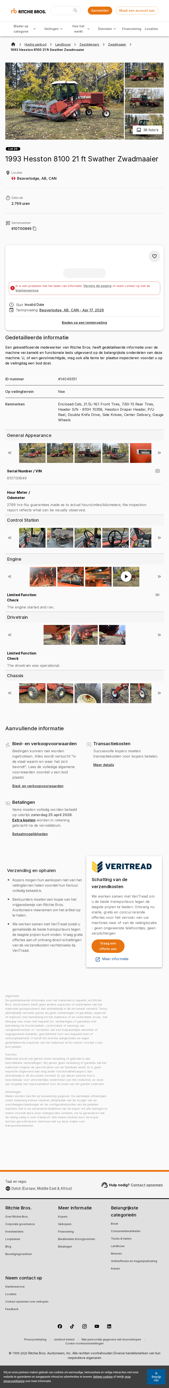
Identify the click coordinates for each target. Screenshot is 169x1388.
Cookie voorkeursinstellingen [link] (84, 1344)
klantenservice (27, 290)
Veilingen (51, 29)
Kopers (63, 1217)
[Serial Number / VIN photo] (157, 471)
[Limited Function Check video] (157, 594)
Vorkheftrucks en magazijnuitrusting (134, 1261)
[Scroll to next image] (159, 453)
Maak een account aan (137, 10)
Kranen (115, 1269)
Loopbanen (12, 1239)
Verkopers (65, 1224)
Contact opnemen (147, 1185)
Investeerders (14, 1232)
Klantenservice (15, 1287)
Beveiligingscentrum (18, 1254)
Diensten (105, 29)
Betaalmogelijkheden (30, 834)
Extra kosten (23, 820)
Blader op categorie (21, 28)
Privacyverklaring (35, 1340)
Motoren (116, 1254)
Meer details (103, 765)
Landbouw (118, 1246)
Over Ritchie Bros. (16, 1217)
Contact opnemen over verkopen (26, 1302)
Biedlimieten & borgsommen (76, 1239)
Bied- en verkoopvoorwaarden (37, 786)
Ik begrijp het (156, 1376)
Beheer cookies (103, 1376)
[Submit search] (75, 10)
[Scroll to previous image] (9, 453)
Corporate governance (20, 1224)
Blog (8, 1247)
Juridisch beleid (64, 1340)
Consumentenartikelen (125, 1231)
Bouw (114, 1224)
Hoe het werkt (78, 28)
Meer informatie (115, 959)
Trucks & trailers (121, 1239)
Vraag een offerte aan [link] (108, 946)
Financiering (132, 29)
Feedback (11, 1309)
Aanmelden (100, 10)
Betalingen (65, 1247)
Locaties (151, 29)
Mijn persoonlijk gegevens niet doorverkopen (111, 1340)
